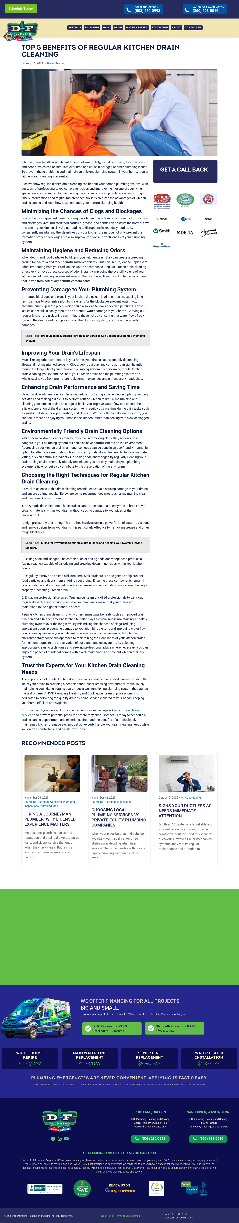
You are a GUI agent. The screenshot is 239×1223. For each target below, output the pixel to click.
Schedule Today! (21, 8)
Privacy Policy (106, 1215)
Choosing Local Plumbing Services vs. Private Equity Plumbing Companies (119, 817)
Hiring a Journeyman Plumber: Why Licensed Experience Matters (50, 819)
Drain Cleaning (56, 63)
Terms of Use (122, 1215)
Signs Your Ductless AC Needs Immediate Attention (185, 810)
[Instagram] (59, 1138)
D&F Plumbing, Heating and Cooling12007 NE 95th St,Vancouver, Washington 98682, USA (208, 1123)
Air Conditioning (191, 797)
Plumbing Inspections (118, 801)
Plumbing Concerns (50, 801)
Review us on (119, 1185)
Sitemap (135, 1215)
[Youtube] (66, 1138)
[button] (92, 27)
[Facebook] (53, 1138)
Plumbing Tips (49, 806)
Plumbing (30, 801)
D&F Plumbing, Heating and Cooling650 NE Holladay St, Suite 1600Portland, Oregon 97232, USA (150, 1123)
